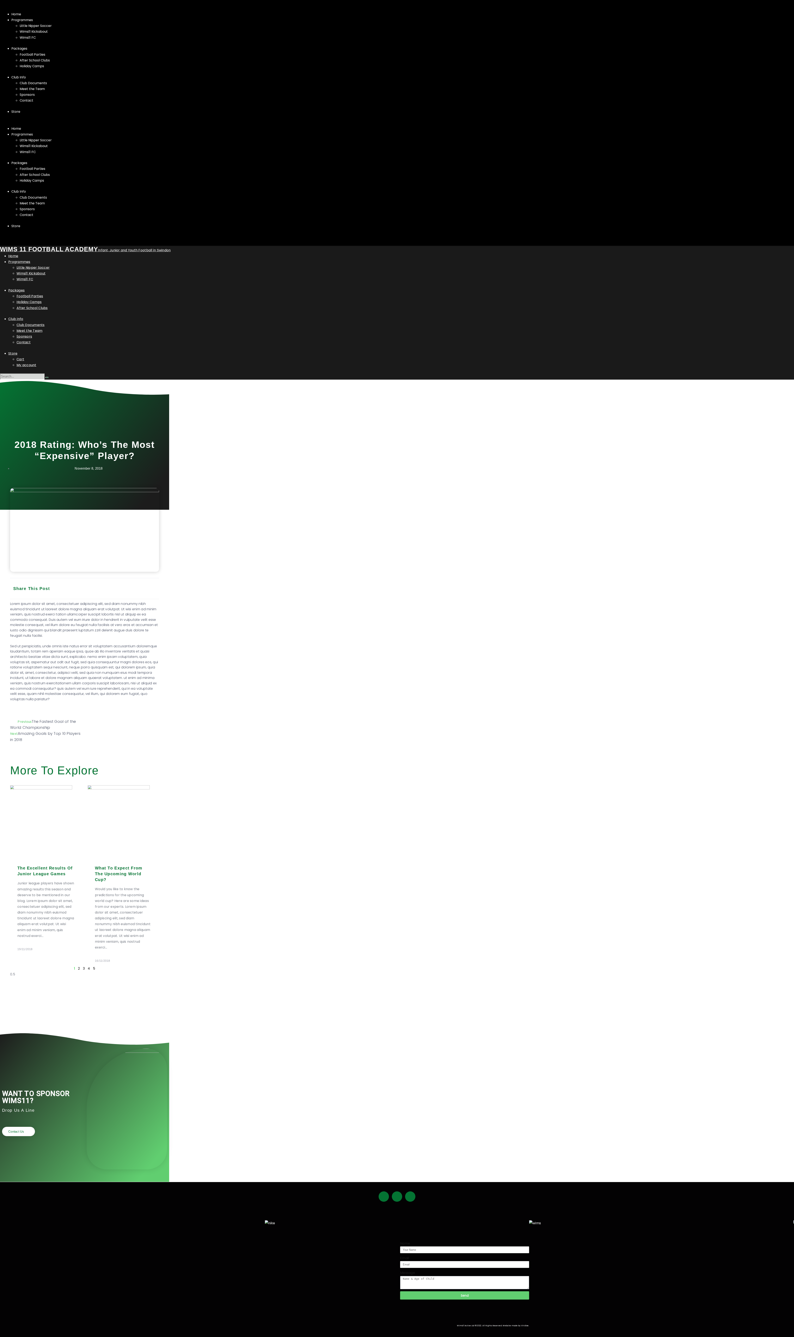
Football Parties (32, 54)
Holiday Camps (32, 66)
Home (16, 14)
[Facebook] (384, 1196)
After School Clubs (35, 60)
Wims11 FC (28, 37)
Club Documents (33, 83)
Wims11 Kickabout (34, 31)
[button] (397, 123)
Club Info (18, 77)
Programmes (22, 20)
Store (15, 111)
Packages (19, 48)
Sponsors (27, 94)
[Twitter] (397, 1196)
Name (405, 1243)
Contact (26, 100)
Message (407, 1272)
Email (404, 1258)
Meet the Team (32, 88)
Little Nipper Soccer (36, 25)
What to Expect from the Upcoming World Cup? (118, 874)
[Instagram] (410, 1196)
